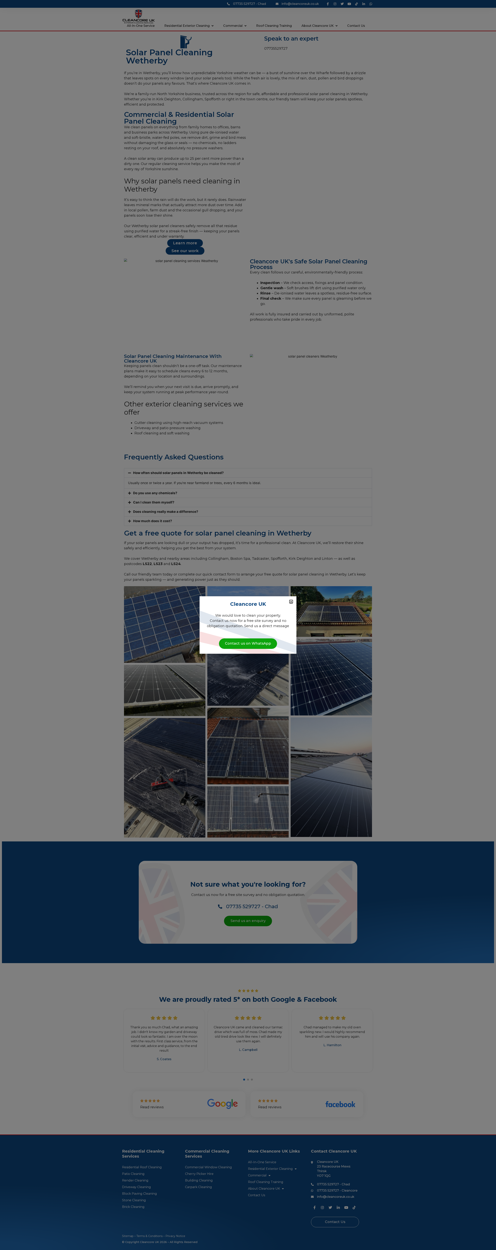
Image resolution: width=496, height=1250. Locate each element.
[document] (248, 625)
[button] (291, 601)
